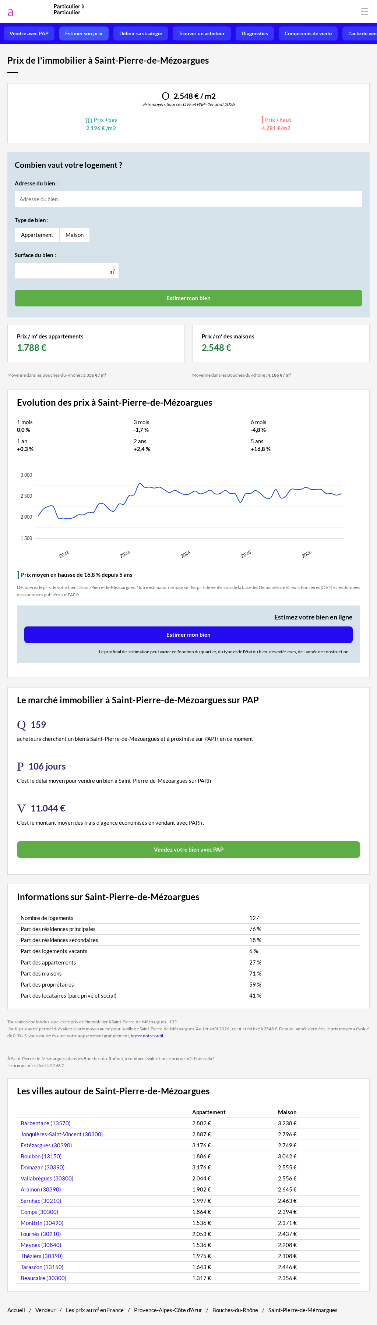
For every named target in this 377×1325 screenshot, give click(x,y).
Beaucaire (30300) (44, 1278)
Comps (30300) (40, 1211)
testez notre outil (147, 1035)
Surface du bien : (35, 255)
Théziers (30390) (42, 1256)
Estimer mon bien (188, 634)
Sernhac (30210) (41, 1200)
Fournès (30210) (41, 1233)
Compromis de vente (308, 33)
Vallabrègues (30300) (47, 1178)
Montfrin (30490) (42, 1222)
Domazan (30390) (43, 1167)
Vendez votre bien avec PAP (188, 849)
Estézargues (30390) (46, 1145)
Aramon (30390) (41, 1189)
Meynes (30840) (41, 1244)
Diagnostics (255, 33)
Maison (75, 234)
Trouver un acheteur (202, 33)
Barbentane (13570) (46, 1123)
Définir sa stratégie (140, 33)
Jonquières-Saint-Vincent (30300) (62, 1134)
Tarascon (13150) (42, 1267)
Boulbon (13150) (41, 1156)
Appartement (37, 234)
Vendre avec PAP (29, 33)
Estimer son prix (84, 33)
